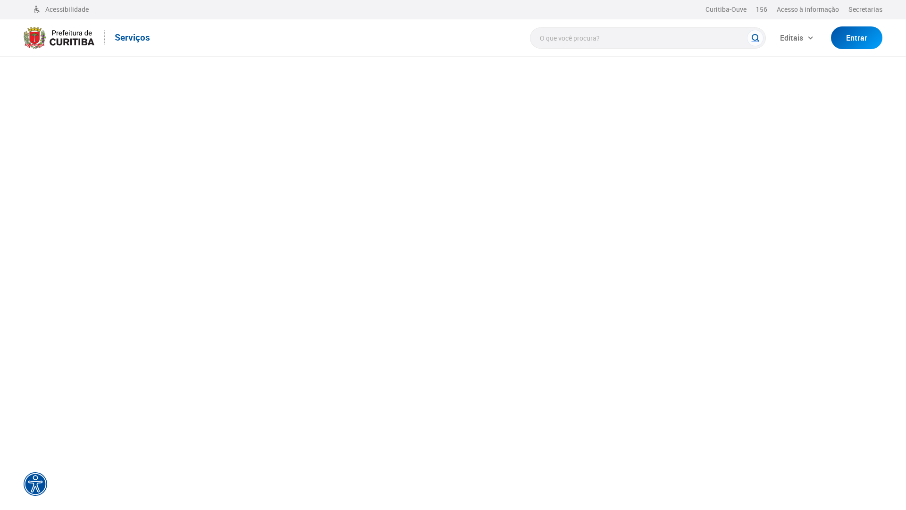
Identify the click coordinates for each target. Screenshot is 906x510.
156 (761, 9)
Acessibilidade (67, 9)
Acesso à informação (808, 9)
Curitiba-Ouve (726, 9)
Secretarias (865, 9)
